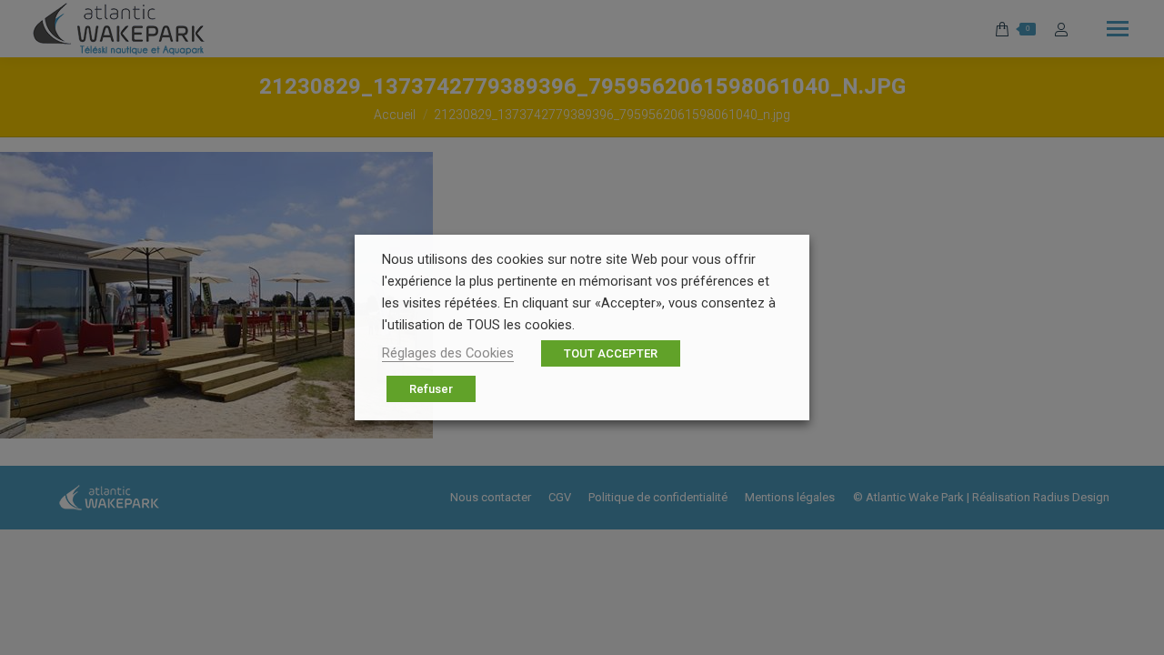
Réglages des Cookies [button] (448, 353)
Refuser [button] (431, 389)
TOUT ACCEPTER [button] (610, 353)
